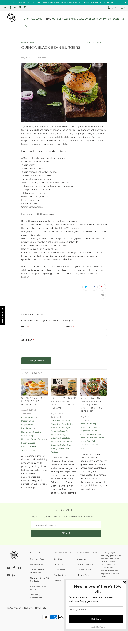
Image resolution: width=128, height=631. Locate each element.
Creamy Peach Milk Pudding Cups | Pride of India (33, 401)
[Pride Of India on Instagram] (24, 8)
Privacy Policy (84, 570)
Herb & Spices (36, 564)
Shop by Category (33, 19)
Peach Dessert (28, 443)
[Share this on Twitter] (85, 287)
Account (81, 559)
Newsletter (118, 19)
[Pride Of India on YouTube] (15, 8)
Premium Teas (37, 559)
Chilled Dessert (28, 417)
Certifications (60, 575)
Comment (27, 340)
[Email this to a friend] (102, 295)
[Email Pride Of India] (29, 8)
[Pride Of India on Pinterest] (20, 8)
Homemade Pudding (31, 432)
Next (102, 42)
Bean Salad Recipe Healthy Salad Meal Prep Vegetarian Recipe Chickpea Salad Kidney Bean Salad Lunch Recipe (92, 431)
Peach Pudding (28, 446)
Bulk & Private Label (74, 19)
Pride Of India (19, 608)
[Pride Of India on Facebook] (10, 8)
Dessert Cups (27, 421)
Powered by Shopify (36, 608)
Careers (57, 580)
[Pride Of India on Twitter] (5, 8)
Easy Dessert (27, 425)
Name (25, 326)
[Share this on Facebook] (94, 287)
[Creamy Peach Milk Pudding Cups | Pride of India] (34, 387)
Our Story (57, 19)
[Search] (26, 26)
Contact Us (105, 19)
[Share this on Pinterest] (102, 287)
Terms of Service (85, 564)
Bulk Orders (59, 570)
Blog (48, 19)
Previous (93, 42)
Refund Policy (84, 575)
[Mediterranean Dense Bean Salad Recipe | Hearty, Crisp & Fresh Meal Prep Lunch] (93, 387)
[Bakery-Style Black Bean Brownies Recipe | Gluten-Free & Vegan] (64, 387)
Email (70, 326)
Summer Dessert (29, 450)
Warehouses (91, 19)
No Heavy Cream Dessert (33, 439)
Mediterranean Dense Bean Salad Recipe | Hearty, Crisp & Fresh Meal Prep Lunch (92, 405)
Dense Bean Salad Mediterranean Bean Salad (89, 444)
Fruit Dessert (27, 428)
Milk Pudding (27, 436)
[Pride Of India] (11, 17)
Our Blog (58, 559)
